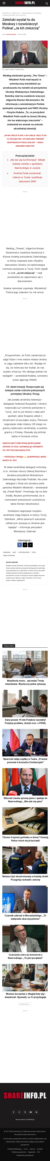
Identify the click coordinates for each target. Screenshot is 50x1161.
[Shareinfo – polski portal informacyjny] (25, 1095)
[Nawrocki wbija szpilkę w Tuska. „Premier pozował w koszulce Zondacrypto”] (25, 742)
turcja (34, 552)
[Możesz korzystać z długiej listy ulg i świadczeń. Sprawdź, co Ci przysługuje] (25, 977)
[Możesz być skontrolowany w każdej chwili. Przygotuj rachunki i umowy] (25, 860)
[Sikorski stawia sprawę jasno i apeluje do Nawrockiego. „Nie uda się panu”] (25, 782)
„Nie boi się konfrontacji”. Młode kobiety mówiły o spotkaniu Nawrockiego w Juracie (27, 163)
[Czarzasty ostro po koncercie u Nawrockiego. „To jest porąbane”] (25, 938)
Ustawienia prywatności (25, 1155)
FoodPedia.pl (30, 1119)
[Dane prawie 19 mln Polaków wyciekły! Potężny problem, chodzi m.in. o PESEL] (25, 703)
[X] (25, 545)
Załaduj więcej (24, 1004)
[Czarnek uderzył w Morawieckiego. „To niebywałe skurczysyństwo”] (25, 899)
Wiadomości (16, 13)
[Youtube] (30, 1112)
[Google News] (36, 1112)
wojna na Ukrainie (9, 555)
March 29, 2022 (9, 460)
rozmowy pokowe (24, 552)
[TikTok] (19, 1112)
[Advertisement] (25, 218)
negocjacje (6, 552)
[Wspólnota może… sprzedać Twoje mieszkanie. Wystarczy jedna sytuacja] (25, 664)
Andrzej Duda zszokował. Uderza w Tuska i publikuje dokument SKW (27, 177)
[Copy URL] (30, 545)
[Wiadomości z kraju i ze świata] (25, 3)
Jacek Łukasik (11, 34)
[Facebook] (19, 545)
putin (14, 552)
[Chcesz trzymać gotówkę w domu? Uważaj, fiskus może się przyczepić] (25, 821)
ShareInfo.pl (6, 13)
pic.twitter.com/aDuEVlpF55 (16, 450)
